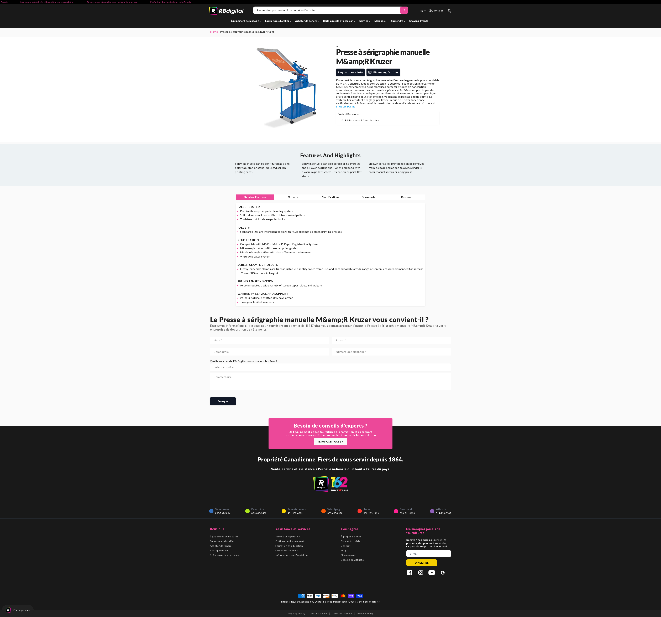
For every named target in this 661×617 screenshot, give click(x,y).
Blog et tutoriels (350, 541)
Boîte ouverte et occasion (225, 555)
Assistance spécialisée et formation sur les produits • (29, 2)
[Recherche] (404, 10)
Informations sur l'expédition (292, 555)
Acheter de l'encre (221, 545)
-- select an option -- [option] (224, 367)
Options (293, 197)
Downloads (368, 197)
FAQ (343, 550)
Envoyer (223, 401)
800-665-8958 (334, 513)
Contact (345, 545)
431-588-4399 (295, 513)
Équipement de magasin (224, 536)
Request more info (350, 72)
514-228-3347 (443, 513)
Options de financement (289, 541)
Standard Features (255, 197)
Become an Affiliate (352, 559)
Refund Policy (319, 613)
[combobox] (330, 10)
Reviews (406, 197)
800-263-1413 (371, 513)
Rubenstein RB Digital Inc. (312, 601)
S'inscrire (422, 562)
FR (423, 10)
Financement (348, 555)
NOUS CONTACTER (330, 441)
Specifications (330, 197)
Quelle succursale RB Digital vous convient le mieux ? (243, 361)
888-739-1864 (222, 513)
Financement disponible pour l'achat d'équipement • (94, 2)
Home (214, 31)
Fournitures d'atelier (222, 541)
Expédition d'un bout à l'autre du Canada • (152, 2)
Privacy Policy (365, 613)
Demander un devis (286, 550)
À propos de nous (351, 536)
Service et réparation (287, 536)
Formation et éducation (289, 545)
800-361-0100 (407, 513)
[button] (247, 21)
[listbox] (330, 367)
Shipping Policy (296, 613)
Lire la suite (345, 106)
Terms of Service (342, 613)
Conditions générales (368, 601)
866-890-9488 (258, 513)
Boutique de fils (219, 550)
